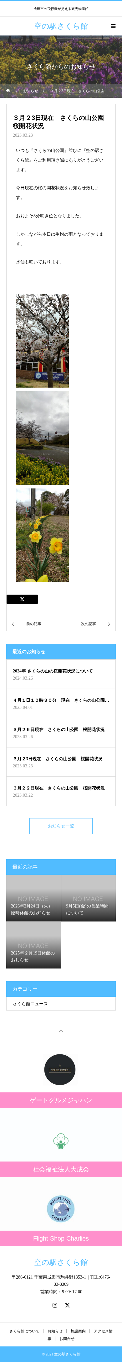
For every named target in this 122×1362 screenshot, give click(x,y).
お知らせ (55, 1331)
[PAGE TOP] (61, 1031)
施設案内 (78, 1331)
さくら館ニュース (30, 1003)
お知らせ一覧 (61, 826)
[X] (67, 1305)
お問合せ (66, 1338)
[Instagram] (55, 1305)
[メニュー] (112, 26)
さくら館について (24, 1331)
